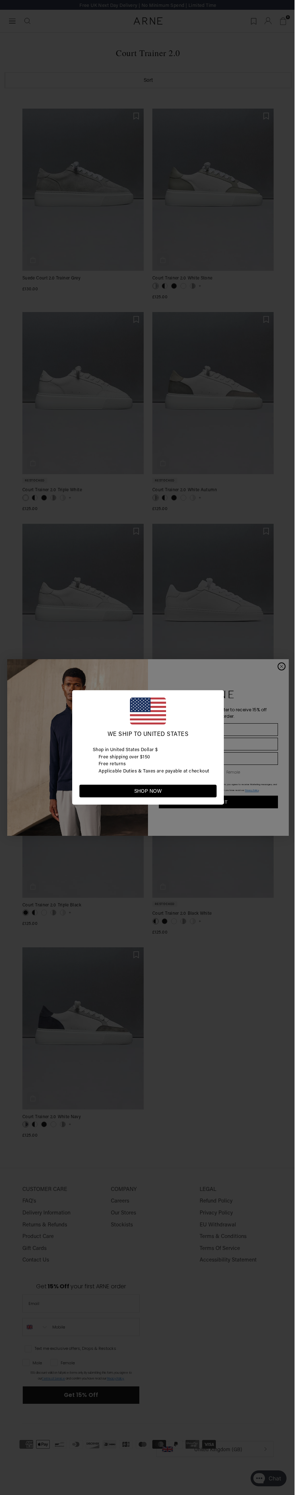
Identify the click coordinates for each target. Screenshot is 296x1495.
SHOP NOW (148, 791)
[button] (211, 790)
